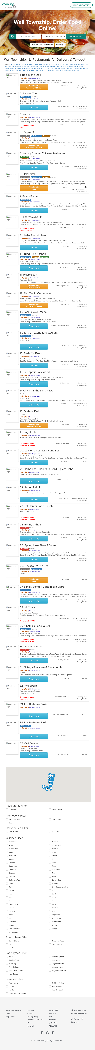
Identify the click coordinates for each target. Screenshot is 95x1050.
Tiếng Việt (53, 1026)
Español (52, 1020)
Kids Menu (56, 960)
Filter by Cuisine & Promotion (42, 45)
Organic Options (58, 964)
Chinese (78, 64)
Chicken (72, 64)
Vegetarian (51, 70)
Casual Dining (14, 941)
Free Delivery (13, 832)
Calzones (51, 64)
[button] (51, 788)
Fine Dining (13, 948)
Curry (9, 66)
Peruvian (43, 68)
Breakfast (39, 64)
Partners (30, 1010)
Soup (20, 70)
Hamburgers (34, 66)
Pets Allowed (57, 986)
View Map (59, 45)
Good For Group (58, 941)
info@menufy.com (80, 1013)
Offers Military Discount (17, 993)
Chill (10, 944)
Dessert (17, 66)
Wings (74, 70)
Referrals (30, 1026)
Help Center (10, 1017)
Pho (48, 68)
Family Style (13, 964)
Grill (25, 66)
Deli (12, 66)
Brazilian (33, 64)
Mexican (17, 68)
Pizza (51, 68)
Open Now (13, 809)
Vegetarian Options (59, 971)
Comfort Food (14, 960)
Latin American (78, 66)
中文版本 (52, 1013)
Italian (58, 66)
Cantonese (58, 64)
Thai (46, 70)
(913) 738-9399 (79, 1010)
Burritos (45, 64)
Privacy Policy (32, 1017)
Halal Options (14, 974)
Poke (55, 68)
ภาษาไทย (53, 1023)
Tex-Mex (41, 70)
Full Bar (11, 986)
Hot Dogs (48, 66)
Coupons (12, 823)
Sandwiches (78, 68)
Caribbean (66, 64)
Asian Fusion (26, 64)
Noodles (33, 68)
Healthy (41, 66)
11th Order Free (14, 819)
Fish (21, 66)
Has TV (11, 990)
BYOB (11, 957)
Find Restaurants (76, 36)
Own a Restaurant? (81, 5)
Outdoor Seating (58, 983)
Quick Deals (56, 819)
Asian (19, 64)
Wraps (79, 70)
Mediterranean (9, 68)
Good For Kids (57, 944)
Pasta (38, 68)
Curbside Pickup (58, 809)
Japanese (70, 66)
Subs (28, 70)
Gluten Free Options (16, 971)
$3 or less (55, 832)
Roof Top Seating (58, 990)
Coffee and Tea (14, 880)
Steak (25, 70)
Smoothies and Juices (11, 70)
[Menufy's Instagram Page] (47, 1033)
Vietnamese (67, 70)
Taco (36, 70)
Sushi (33, 70)
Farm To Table (14, 967)
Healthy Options (58, 957)
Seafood (85, 68)
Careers (30, 1013)
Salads (72, 68)
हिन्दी (50, 1017)
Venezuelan (59, 70)
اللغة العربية (53, 1010)
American (14, 64)
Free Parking (13, 983)
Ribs (67, 68)
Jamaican (63, 66)
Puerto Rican (61, 68)
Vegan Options (57, 967)
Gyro (28, 66)
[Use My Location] (12, 36)
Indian (53, 66)
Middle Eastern (25, 68)
